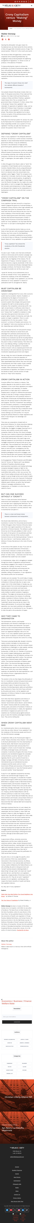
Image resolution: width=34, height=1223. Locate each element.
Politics (9, 1066)
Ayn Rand (24, 1070)
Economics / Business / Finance (16, 1001)
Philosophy (24, 1063)
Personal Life (10, 1073)
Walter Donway (6, 944)
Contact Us (17, 1194)
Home (11, 28)
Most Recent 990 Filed (17, 1201)
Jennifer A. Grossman (24, 1042)
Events (17, 1173)
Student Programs (17, 1170)
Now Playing (17, 1177)
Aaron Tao (9, 1042)
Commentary (9, 1063)
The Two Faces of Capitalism (9, 900)
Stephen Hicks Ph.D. (24, 1046)
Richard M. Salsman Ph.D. (9, 1039)
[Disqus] (17, 975)
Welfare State (8, 1004)
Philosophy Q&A (17, 1184)
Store (17, 1191)
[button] (31, 5)
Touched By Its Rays (23, 930)
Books (17, 1187)
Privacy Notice (17, 1198)
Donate (17, 1166)
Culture (24, 1066)
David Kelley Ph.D (9, 1046)
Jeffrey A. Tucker (24, 1039)
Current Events (9, 1070)
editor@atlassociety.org (17, 1157)
